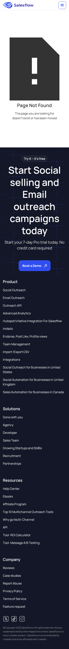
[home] (18, 5)
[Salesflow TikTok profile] (14, 619)
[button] (62, 5)
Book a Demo (31, 266)
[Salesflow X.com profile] (6, 619)
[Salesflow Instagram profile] (22, 619)
